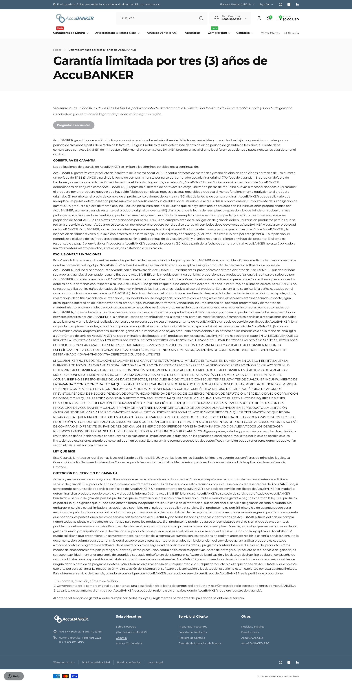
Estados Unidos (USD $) (235, 4)
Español (264, 4)
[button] (287, 18)
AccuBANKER (271, 676)
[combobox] (162, 18)
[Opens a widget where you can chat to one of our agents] (14, 676)
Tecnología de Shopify (288, 676)
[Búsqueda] (201, 18)
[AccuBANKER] (71, 622)
